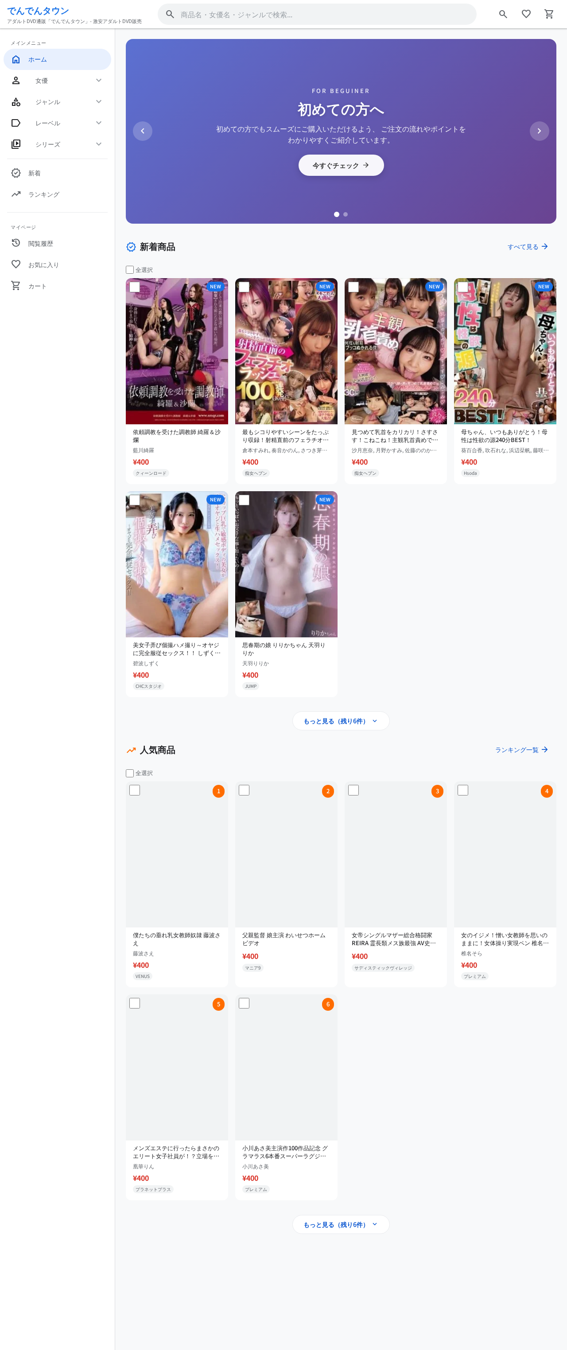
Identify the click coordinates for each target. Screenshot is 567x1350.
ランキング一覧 (522, 749)
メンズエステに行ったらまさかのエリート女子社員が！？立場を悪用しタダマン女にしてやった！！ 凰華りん (176, 1152)
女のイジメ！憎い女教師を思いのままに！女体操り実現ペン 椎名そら (505, 939)
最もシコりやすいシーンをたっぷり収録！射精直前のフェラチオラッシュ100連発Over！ (285, 436)
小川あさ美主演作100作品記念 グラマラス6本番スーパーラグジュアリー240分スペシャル (285, 1152)
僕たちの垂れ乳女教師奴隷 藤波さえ (177, 939)
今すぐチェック (341, 165)
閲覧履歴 (32, 243)
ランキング (35, 194)
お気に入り (35, 264)
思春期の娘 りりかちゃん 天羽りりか (284, 649)
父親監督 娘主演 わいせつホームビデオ (284, 939)
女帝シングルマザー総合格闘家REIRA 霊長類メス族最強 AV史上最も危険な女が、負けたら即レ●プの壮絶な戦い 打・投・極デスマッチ (395, 939)
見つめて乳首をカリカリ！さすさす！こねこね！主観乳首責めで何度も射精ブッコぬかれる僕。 (395, 436)
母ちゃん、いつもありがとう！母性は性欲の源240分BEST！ (504, 436)
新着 (26, 173)
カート (29, 285)
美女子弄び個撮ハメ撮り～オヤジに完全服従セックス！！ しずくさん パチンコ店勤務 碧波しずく (177, 649)
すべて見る (528, 246)
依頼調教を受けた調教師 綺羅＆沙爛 (177, 436)
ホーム (29, 59)
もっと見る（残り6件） (341, 721)
